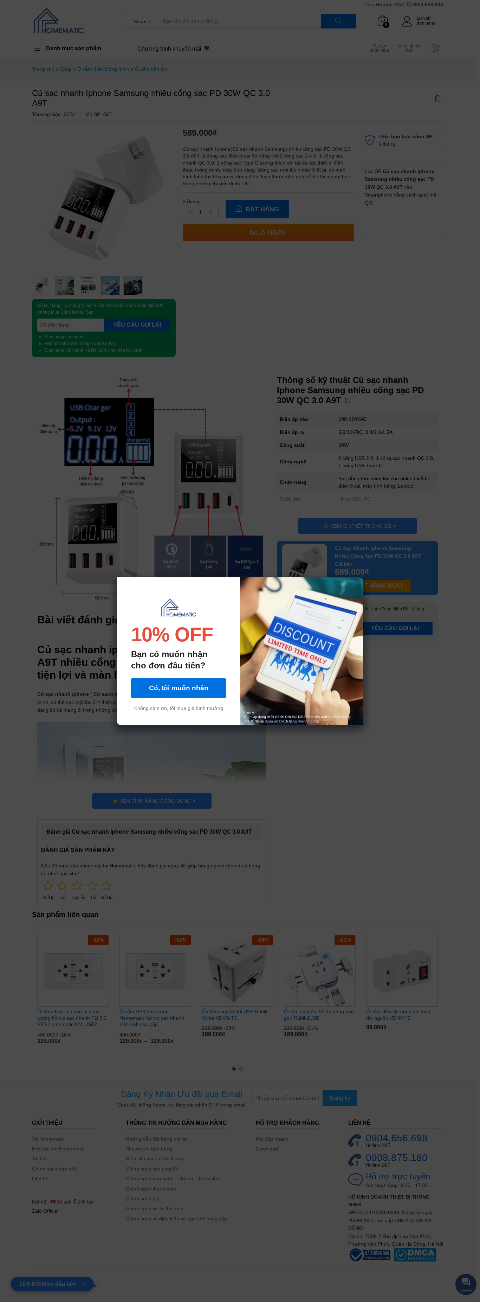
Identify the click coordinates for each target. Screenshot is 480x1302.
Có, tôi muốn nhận (178, 688)
